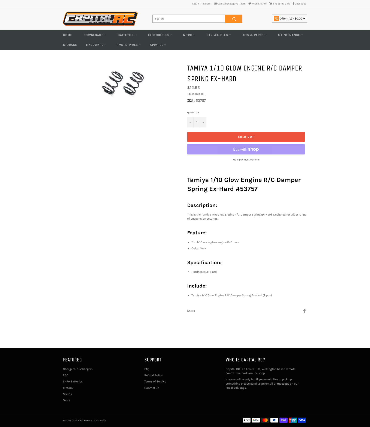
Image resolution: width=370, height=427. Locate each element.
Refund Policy (153, 375)
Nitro (188, 35)
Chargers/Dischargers (77, 369)
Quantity (193, 112)
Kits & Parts (253, 35)
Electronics (159, 35)
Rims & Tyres (127, 45)
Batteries (126, 35)
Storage (70, 45)
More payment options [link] (246, 159)
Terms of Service (155, 381)
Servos (67, 394)
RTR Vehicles (218, 35)
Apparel (157, 45)
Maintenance (289, 35)
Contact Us (151, 388)
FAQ (146, 369)
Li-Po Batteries (73, 381)
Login (195, 3)
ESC (65, 375)
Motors (68, 388)
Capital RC (77, 420)
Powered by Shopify (95, 420)
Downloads (94, 35)
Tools (66, 400)
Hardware (95, 45)
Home (67, 35)
